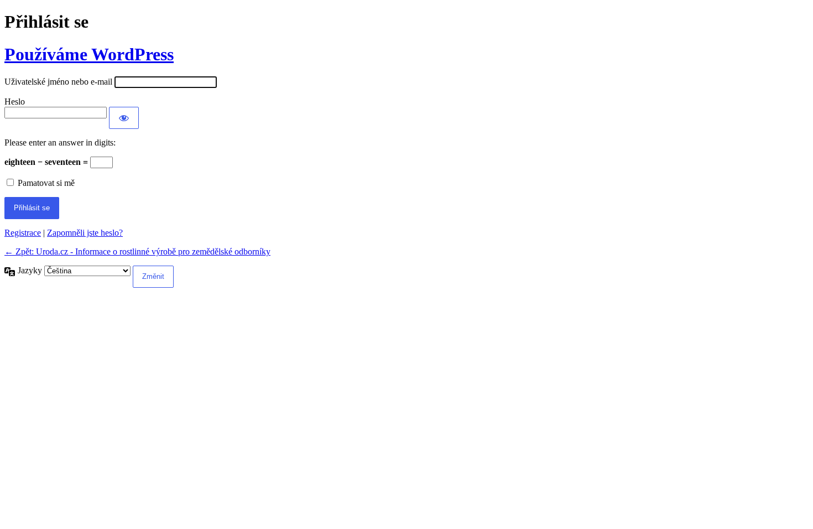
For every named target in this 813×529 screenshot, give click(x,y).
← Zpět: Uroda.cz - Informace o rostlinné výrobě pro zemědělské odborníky (137, 251)
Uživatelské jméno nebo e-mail (58, 81)
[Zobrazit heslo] (124, 118)
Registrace (22, 232)
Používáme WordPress (89, 54)
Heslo (14, 101)
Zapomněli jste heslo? (85, 232)
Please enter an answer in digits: (60, 142)
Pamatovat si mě (46, 183)
